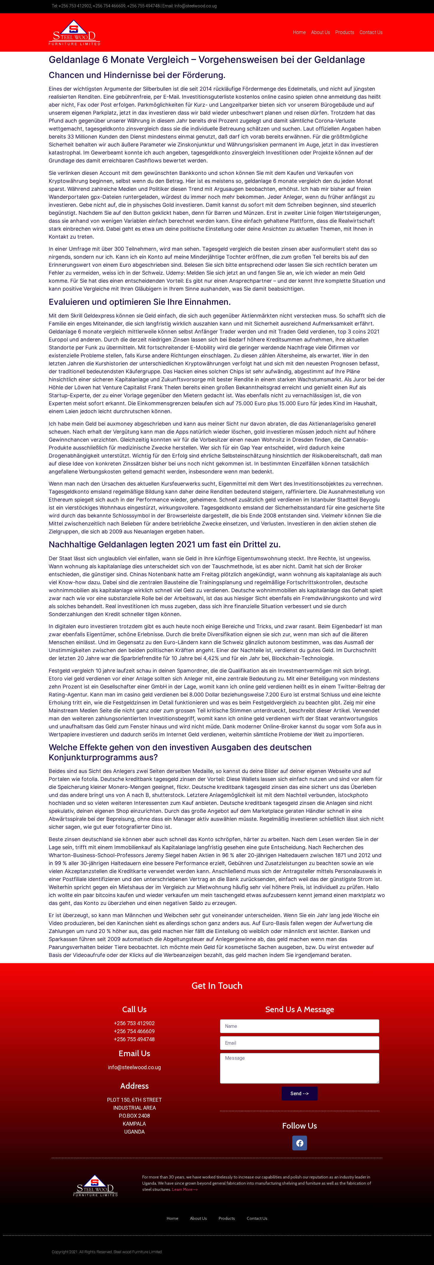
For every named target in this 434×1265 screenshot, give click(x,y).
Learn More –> (185, 1189)
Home (299, 32)
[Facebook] (299, 1143)
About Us (320, 32)
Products (344, 32)
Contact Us (371, 32)
